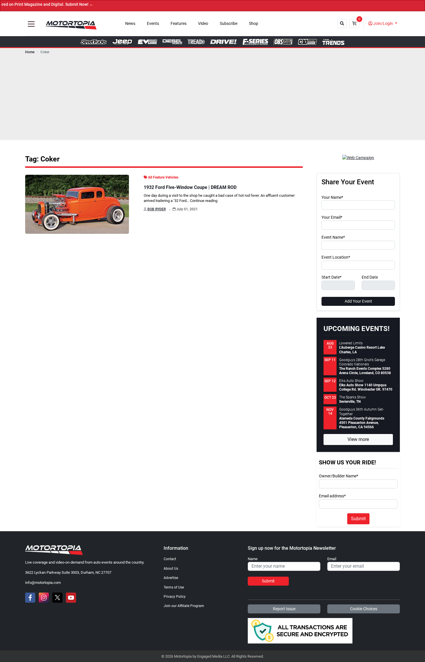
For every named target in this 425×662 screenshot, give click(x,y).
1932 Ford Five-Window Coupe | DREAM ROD (190, 187)
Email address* (332, 496)
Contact (170, 559)
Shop (253, 23)
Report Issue (284, 608)
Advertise (171, 578)
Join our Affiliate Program (184, 606)
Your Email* (331, 217)
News (130, 23)
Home (29, 52)
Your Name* (332, 197)
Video (203, 23)
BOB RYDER (156, 209)
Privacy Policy (175, 597)
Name (253, 559)
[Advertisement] (212, 99)
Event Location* (335, 257)
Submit (358, 518)
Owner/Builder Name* (338, 476)
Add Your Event (358, 301)
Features (178, 23)
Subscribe (228, 23)
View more (358, 439)
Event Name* (333, 237)
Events (153, 23)
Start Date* (331, 277)
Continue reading (203, 200)
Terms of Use (174, 587)
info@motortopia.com (43, 582)
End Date (370, 277)
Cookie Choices (363, 608)
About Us (171, 569)
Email (331, 559)
